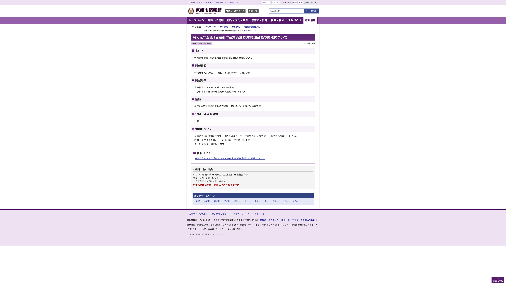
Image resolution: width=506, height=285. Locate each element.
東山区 (237, 201)
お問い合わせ (311, 2)
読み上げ (266, 2)
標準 (295, 2)
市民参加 (236, 27)
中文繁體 (219, 2)
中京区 (227, 201)
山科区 (247, 201)
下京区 (258, 201)
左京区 (217, 201)
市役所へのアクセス (235, 11)
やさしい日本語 (232, 2)
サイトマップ (260, 214)
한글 (200, 2)
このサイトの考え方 (198, 214)
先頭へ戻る (498, 281)
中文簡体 (209, 2)
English (192, 2)
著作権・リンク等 (241, 214)
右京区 (276, 201)
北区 (198, 201)
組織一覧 (253, 11)
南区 (267, 201)
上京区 (207, 201)
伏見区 (296, 201)
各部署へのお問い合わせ (303, 220)
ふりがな (275, 2)
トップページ (210, 27)
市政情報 (224, 27)
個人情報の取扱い (220, 214)
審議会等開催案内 (252, 27)
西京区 (286, 201)
